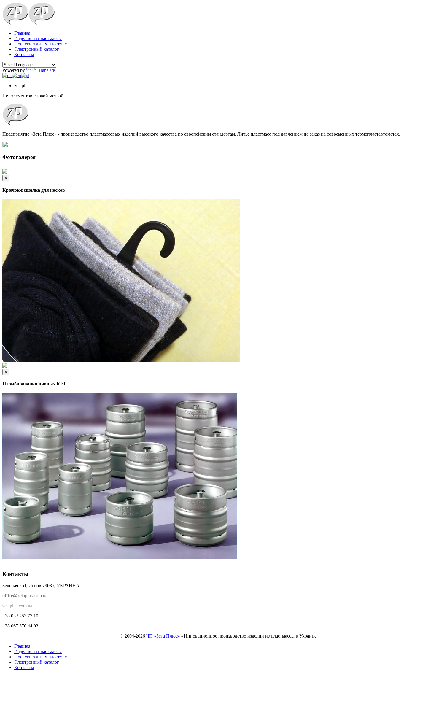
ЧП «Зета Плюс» (163, 635)
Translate (46, 70)
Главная (22, 33)
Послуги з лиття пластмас (40, 43)
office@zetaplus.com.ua (24, 595)
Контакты (24, 54)
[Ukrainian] (7, 75)
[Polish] (25, 75)
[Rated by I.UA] (26, 145)
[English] (16, 75)
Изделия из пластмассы (38, 38)
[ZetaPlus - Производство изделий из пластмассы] (15, 23)
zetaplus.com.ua (17, 605)
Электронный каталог (36, 49)
